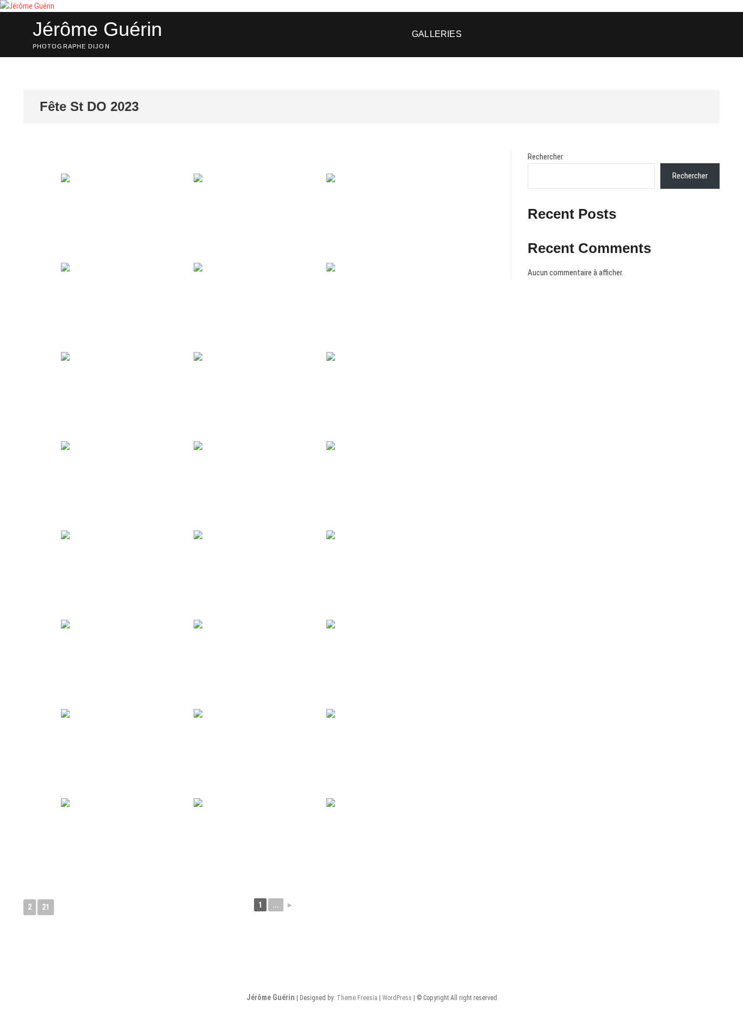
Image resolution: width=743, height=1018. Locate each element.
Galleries (437, 34)
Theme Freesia (357, 998)
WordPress (397, 998)
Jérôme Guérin (97, 29)
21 (45, 907)
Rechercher (545, 157)
